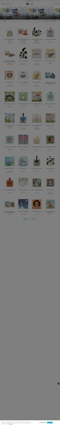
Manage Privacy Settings (42, 422)
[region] (30, 422)
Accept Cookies (50, 422)
